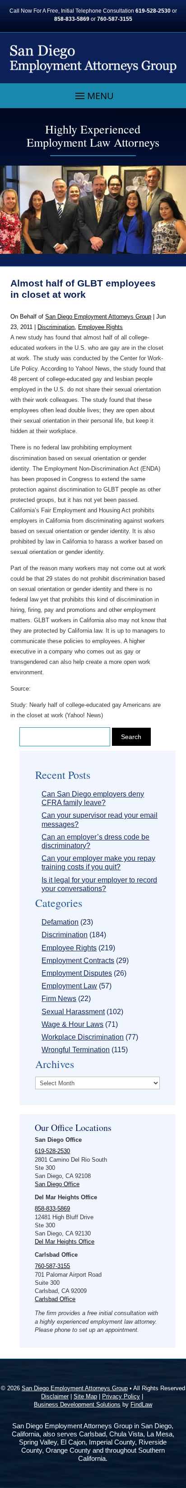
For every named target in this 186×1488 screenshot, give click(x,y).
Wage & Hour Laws (72, 1024)
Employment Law (69, 986)
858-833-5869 (71, 19)
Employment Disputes (77, 973)
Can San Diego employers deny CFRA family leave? (93, 798)
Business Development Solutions (77, 1404)
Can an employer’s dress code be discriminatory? (95, 841)
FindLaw (141, 1404)
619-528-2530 (153, 11)
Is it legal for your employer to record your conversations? (99, 884)
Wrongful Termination (76, 1050)
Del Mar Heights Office (64, 1241)
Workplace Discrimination (83, 1037)
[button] (93, 96)
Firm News (59, 998)
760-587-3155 (114, 19)
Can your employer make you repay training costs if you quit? (98, 862)
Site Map (85, 1396)
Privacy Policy (121, 1396)
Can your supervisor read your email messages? (100, 819)
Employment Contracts (78, 960)
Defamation (60, 922)
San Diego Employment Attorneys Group (98, 316)
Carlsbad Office (55, 1299)
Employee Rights (100, 327)
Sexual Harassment (73, 1012)
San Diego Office (57, 1184)
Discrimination (55, 327)
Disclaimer (55, 1396)
